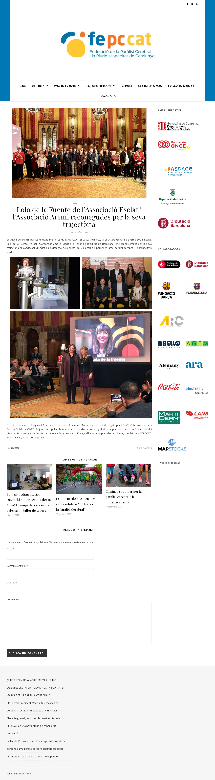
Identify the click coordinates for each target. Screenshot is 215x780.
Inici (23, 86)
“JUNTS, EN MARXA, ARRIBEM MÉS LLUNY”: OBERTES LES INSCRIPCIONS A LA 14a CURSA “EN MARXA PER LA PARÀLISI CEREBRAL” (36, 687)
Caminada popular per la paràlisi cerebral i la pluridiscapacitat (124, 496)
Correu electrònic (18, 565)
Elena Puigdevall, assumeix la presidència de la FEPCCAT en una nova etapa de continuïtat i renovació (33, 726)
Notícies (126, 86)
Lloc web (12, 582)
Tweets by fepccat (169, 462)
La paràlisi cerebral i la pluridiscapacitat (165, 86)
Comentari (13, 599)
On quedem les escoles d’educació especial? (32, 756)
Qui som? (38, 86)
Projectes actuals (65, 86)
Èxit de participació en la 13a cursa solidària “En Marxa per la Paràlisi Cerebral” (77, 504)
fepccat (15, 447)
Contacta (107, 96)
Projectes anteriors (99, 86)
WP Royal (26, 773)
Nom (10, 549)
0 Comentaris (144, 448)
